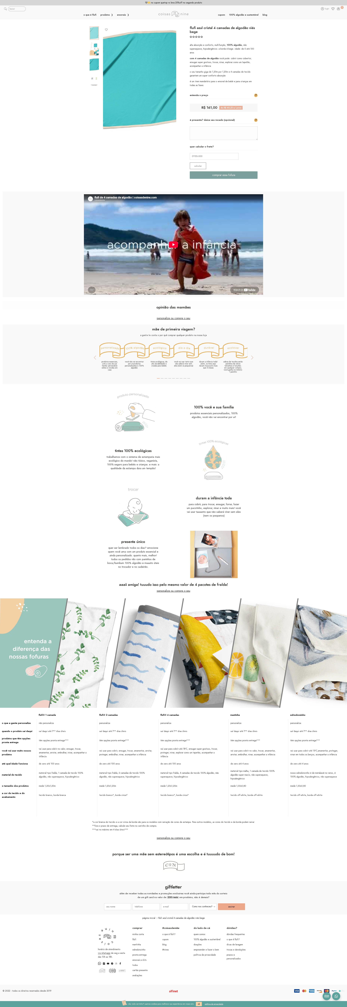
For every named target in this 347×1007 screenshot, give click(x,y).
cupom (221, 15)
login (327, 9)
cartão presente (140, 970)
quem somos (199, 934)
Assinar (231, 907)
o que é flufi (89, 15)
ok (199, 1004)
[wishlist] (106, 29)
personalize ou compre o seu (173, 318)
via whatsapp (104, 953)
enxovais (122, 15)
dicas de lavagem (235, 945)
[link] (338, 9)
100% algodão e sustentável (243, 15)
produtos (105, 15)
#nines (165, 950)
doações (198, 945)
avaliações (137, 975)
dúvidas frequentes (236, 934)
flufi (134, 939)
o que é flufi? (168, 934)
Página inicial (148, 918)
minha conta (138, 934)
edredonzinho (138, 950)
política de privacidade (205, 955)
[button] (196, 37)
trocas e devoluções (236, 950)
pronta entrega (139, 955)
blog (265, 15)
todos (135, 965)
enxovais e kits (139, 960)
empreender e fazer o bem (206, 950)
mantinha (136, 945)
